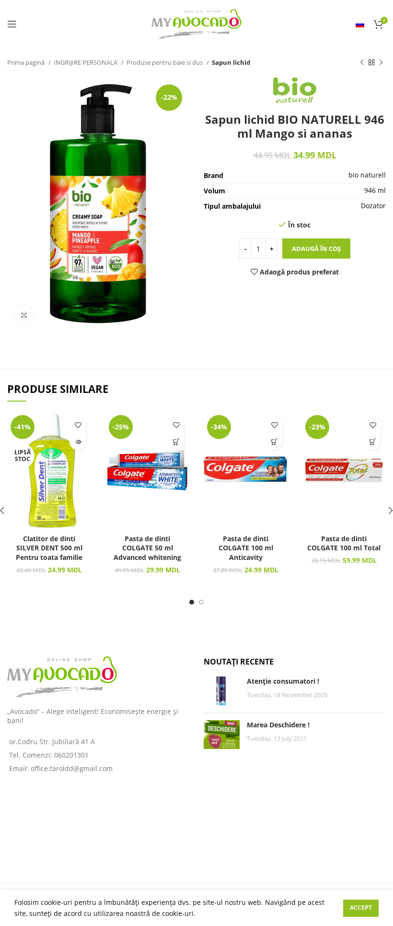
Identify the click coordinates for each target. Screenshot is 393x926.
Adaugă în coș (316, 248)
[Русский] (360, 24)
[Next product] (381, 63)
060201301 (71, 755)
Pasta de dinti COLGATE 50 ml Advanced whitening (147, 548)
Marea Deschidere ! (278, 724)
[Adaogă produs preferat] (77, 424)
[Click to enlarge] (24, 315)
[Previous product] (362, 63)
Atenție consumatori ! (283, 681)
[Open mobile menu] (12, 24)
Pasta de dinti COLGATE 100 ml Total (344, 543)
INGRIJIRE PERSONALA (86, 62)
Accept (361, 907)
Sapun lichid (231, 62)
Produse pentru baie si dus (165, 62)
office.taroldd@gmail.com (72, 768)
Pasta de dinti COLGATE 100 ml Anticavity (246, 548)
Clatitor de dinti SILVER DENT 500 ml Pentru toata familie (49, 548)
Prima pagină (26, 62)
